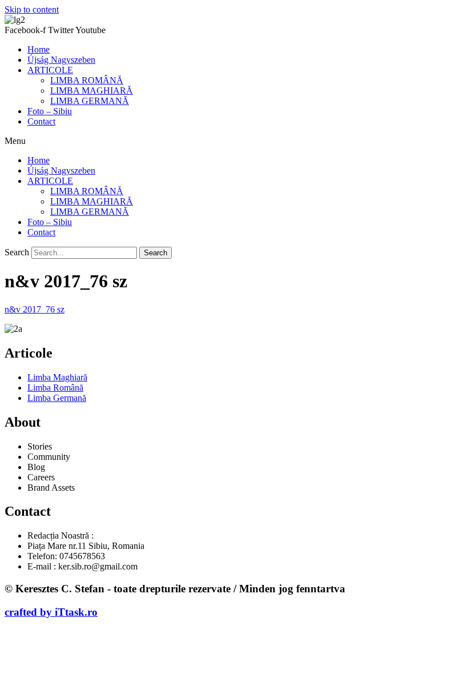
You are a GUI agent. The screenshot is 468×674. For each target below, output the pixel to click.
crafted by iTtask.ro (51, 612)
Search (17, 252)
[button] (234, 141)
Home (38, 49)
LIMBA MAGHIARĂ (91, 90)
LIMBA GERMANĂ (89, 101)
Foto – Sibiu (49, 111)
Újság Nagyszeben (61, 60)
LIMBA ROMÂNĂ (86, 80)
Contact (41, 121)
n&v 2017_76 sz (34, 309)
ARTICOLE (50, 70)
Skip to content (32, 9)
